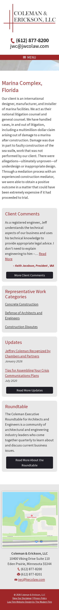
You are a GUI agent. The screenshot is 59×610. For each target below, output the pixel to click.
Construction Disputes (21, 326)
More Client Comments (29, 275)
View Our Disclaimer (22, 598)
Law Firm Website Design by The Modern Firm (29, 601)
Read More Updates (30, 390)
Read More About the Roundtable (29, 462)
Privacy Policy (40, 598)
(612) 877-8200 (32, 40)
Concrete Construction (21, 304)
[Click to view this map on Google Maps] (30, 546)
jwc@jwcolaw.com (29, 46)
